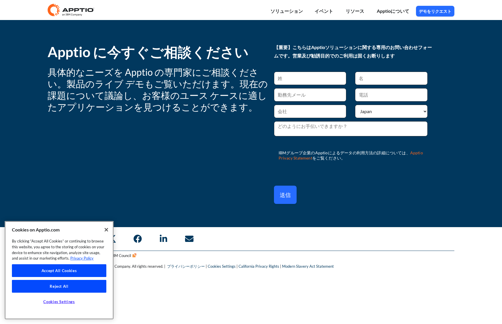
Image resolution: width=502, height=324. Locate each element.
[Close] (106, 229)
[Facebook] (137, 238)
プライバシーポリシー (186, 266)
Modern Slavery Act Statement (308, 266)
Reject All (59, 286)
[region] (59, 270)
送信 (285, 194)
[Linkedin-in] (163, 238)
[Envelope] (189, 238)
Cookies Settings (222, 266)
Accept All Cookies (59, 270)
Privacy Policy (82, 258)
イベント (324, 11)
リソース (355, 11)
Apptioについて (393, 11)
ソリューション (286, 11)
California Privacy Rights (259, 266)
